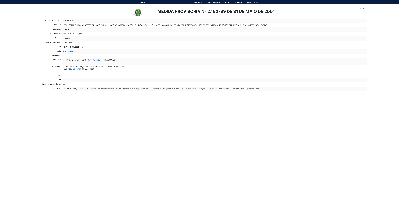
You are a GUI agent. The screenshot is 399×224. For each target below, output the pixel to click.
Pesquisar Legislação (358, 8)
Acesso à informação (213, 2)
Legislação (238, 2)
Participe (227, 2)
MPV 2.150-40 (97, 60)
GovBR (142, 2)
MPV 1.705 (77, 69)
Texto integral (67, 51)
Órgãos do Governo (253, 2)
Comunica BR (198, 2)
